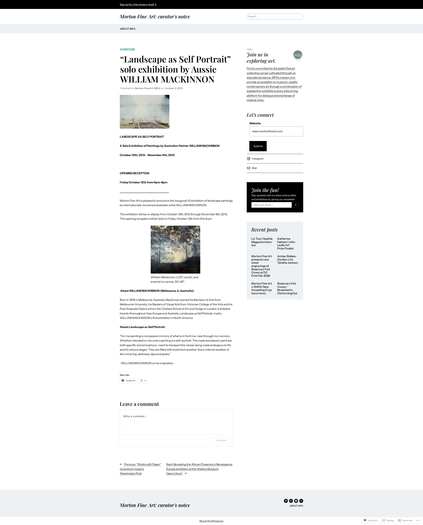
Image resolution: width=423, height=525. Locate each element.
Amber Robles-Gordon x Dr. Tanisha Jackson (287, 259)
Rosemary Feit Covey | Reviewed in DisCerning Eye (287, 288)
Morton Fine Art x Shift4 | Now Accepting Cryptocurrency (261, 288)
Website (255, 123)
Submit (258, 146)
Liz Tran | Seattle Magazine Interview (262, 242)
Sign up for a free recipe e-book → (138, 4)
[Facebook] (296, 501)
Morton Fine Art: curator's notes (155, 16)
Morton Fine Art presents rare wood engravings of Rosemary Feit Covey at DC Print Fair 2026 (261, 266)
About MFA (127, 28)
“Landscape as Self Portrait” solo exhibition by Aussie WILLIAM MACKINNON (175, 69)
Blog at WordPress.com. (211, 521)
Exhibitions (127, 49)
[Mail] (301, 501)
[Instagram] (291, 501)
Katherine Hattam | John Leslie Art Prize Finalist (286, 243)
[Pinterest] (286, 501)
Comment (221, 440)
